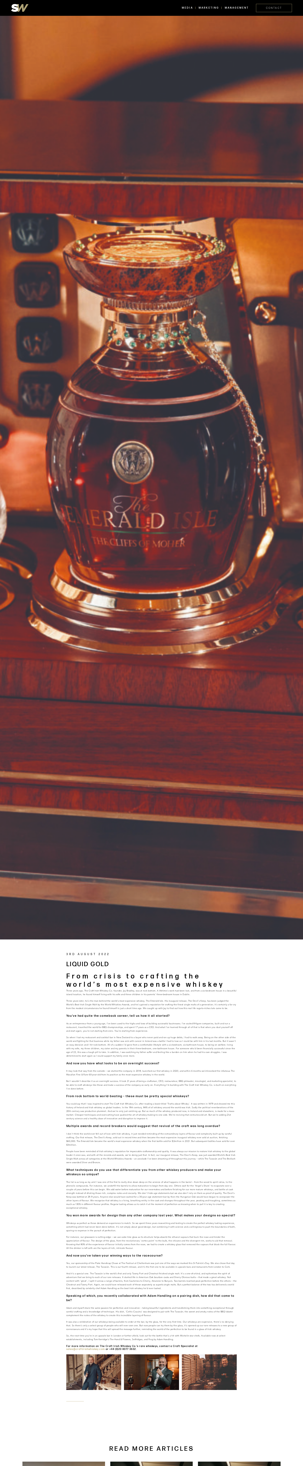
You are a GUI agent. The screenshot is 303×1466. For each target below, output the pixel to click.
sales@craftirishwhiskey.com (85, 1349)
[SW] (20, 8)
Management (237, 7)
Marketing (209, 7)
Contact (274, 7)
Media (187, 7)
